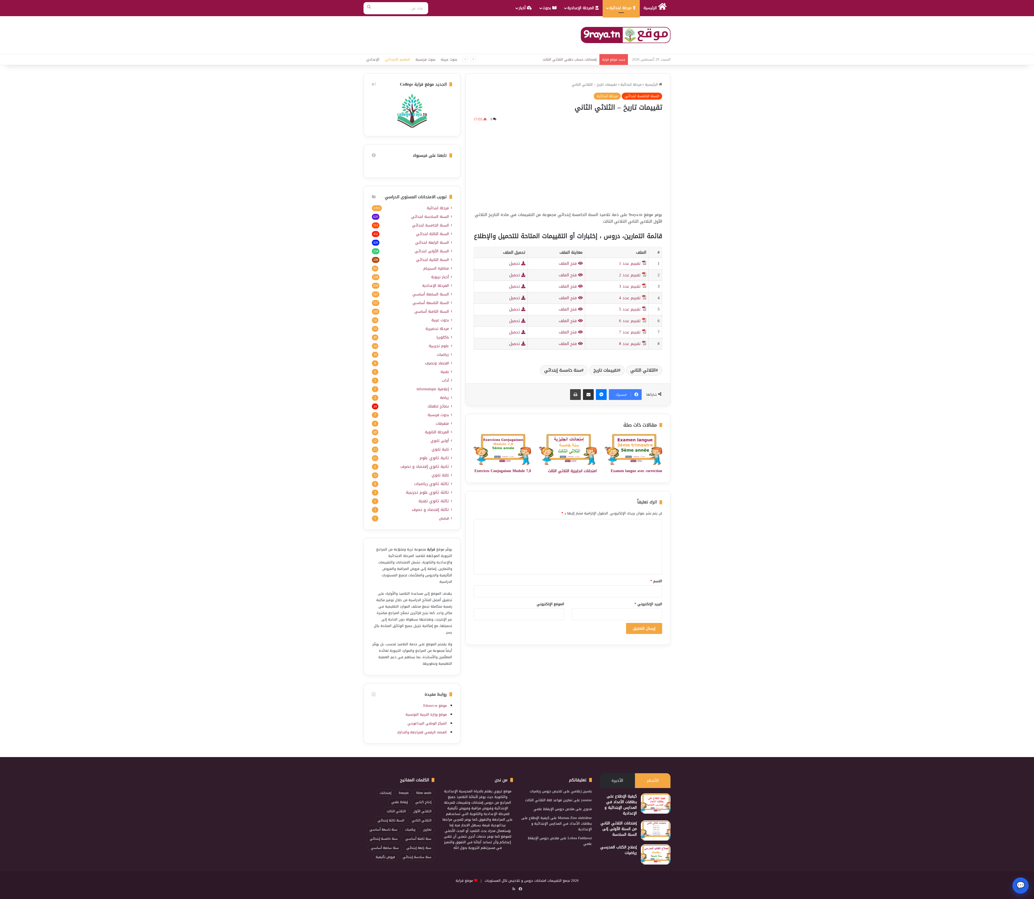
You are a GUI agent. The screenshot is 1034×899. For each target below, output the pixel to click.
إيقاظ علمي (399, 802)
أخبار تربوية (440, 277)
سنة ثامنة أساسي (418, 839)
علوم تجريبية (439, 346)
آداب (445, 380)
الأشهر (653, 780)
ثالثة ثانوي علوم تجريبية (427, 492)
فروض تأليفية (385, 857)
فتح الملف (568, 263)
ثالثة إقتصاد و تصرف (430, 510)
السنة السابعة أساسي (431, 294)
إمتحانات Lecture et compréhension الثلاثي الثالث (560, 59)
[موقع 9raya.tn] (625, 35)
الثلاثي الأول (422, 811)
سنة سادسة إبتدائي (417, 857)
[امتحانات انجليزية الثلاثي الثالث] (567, 449)
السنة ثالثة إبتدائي (391, 820)
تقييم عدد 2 (630, 275)
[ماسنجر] (601, 394)
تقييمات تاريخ (605, 370)
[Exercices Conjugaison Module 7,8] (502, 449)
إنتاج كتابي (423, 802)
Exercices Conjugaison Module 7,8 (502, 471)
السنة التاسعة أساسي (431, 303)
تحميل (515, 263)
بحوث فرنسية (425, 59)
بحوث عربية (449, 59)
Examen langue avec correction (636, 471)
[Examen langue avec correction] (633, 449)
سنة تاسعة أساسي (383, 829)
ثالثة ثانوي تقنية (433, 501)
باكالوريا (442, 337)
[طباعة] (575, 394)
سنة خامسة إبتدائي (562, 370)
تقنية (445, 372)
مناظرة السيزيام (436, 268)
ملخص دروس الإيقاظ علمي (553, 809)
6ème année (423, 793)
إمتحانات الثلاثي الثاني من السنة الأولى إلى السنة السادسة (618, 829)
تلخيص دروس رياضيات (546, 791)
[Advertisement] (568, 165)
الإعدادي (372, 59)
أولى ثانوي (440, 441)
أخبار (523, 8)
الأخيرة (617, 780)
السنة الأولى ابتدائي (432, 251)
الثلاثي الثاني (643, 370)
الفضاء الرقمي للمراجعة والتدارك (422, 732)
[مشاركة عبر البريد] (588, 394)
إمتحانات (385, 793)
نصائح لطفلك (438, 406)
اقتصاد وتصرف (437, 363)
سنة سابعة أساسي (385, 848)
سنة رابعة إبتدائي (418, 848)
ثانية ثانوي (440, 449)
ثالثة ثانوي (440, 475)
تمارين (427, 829)
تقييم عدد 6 (630, 321)
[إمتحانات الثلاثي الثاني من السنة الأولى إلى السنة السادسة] (655, 830)
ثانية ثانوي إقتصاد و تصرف (424, 466)
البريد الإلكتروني (648, 604)
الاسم (656, 581)
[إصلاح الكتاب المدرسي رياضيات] (655, 854)
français (404, 793)
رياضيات (443, 354)
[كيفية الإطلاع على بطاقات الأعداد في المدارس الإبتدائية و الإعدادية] (655, 803)
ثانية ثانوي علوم (434, 458)
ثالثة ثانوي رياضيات (431, 484)
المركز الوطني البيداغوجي (427, 723)
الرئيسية (651, 8)
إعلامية (433, 389)
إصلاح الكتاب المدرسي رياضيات (618, 850)
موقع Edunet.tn (435, 705)
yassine (586, 800)
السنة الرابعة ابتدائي (432, 242)
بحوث (547, 8)
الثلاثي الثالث (396, 811)
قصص (444, 518)
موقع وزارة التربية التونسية (426, 714)
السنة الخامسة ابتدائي (642, 96)
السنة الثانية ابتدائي (432, 260)
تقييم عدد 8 (630, 343)
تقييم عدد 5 (630, 309)
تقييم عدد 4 (630, 298)
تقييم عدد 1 (630, 263)
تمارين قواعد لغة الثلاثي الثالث (548, 800)
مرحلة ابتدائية (621, 8)
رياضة (444, 397)
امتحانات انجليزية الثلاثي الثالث (572, 471)
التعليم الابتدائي (397, 59)
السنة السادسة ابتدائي (430, 216)
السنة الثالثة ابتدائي (432, 234)
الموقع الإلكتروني (550, 604)
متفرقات (442, 423)
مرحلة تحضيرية (437, 329)
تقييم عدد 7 (630, 332)
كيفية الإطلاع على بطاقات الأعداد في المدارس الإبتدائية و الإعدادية (621, 805)
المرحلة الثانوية (437, 432)
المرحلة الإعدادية (581, 8)
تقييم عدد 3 (630, 286)
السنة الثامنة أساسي (431, 311)
